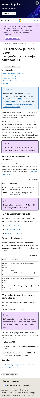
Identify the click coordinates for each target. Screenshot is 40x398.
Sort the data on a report (14, 233)
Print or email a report (13, 225)
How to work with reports (11, 76)
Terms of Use (5, 395)
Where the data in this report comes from (16, 81)
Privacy (12, 392)
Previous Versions (17, 390)
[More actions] (37, 43)
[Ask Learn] (33, 43)
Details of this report (9, 78)
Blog (26, 390)
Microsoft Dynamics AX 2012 (15, 43)
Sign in (36, 20)
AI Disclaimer (5, 390)
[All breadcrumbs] (3, 43)
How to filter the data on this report (14, 73)
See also (5, 83)
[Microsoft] (20, 20)
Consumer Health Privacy (26, 392)
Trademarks (15, 395)
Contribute (4, 392)
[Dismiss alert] (37, 3)
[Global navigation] (2, 20)
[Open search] (31, 20)
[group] (20, 275)
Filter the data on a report (14, 229)
